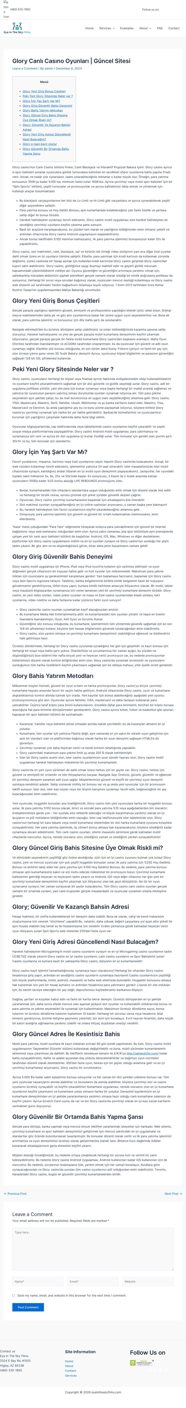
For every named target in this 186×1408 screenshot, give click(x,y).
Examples (127, 28)
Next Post (173, 1193)
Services (105, 28)
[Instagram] (169, 9)
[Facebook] (164, 9)
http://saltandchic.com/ (143, 1053)
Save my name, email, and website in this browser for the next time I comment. (71, 1295)
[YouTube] (180, 9)
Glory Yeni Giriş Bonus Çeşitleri (44, 91)
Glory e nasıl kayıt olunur (40, 144)
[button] (113, 28)
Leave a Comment (24, 68)
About (143, 28)
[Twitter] (175, 9)
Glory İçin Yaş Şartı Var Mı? (41, 101)
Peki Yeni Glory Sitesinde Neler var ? (48, 96)
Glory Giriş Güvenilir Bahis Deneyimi (47, 105)
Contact (173, 28)
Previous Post (15, 1193)
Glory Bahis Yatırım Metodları (43, 110)
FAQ (160, 28)
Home (89, 28)
